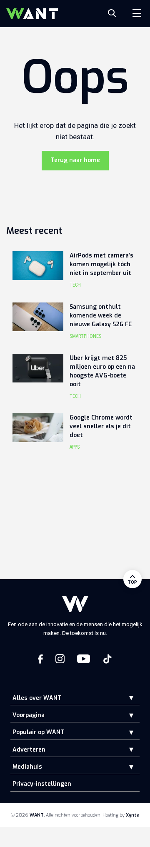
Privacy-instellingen (41, 784)
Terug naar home (75, 160)
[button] (125, 698)
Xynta (133, 815)
